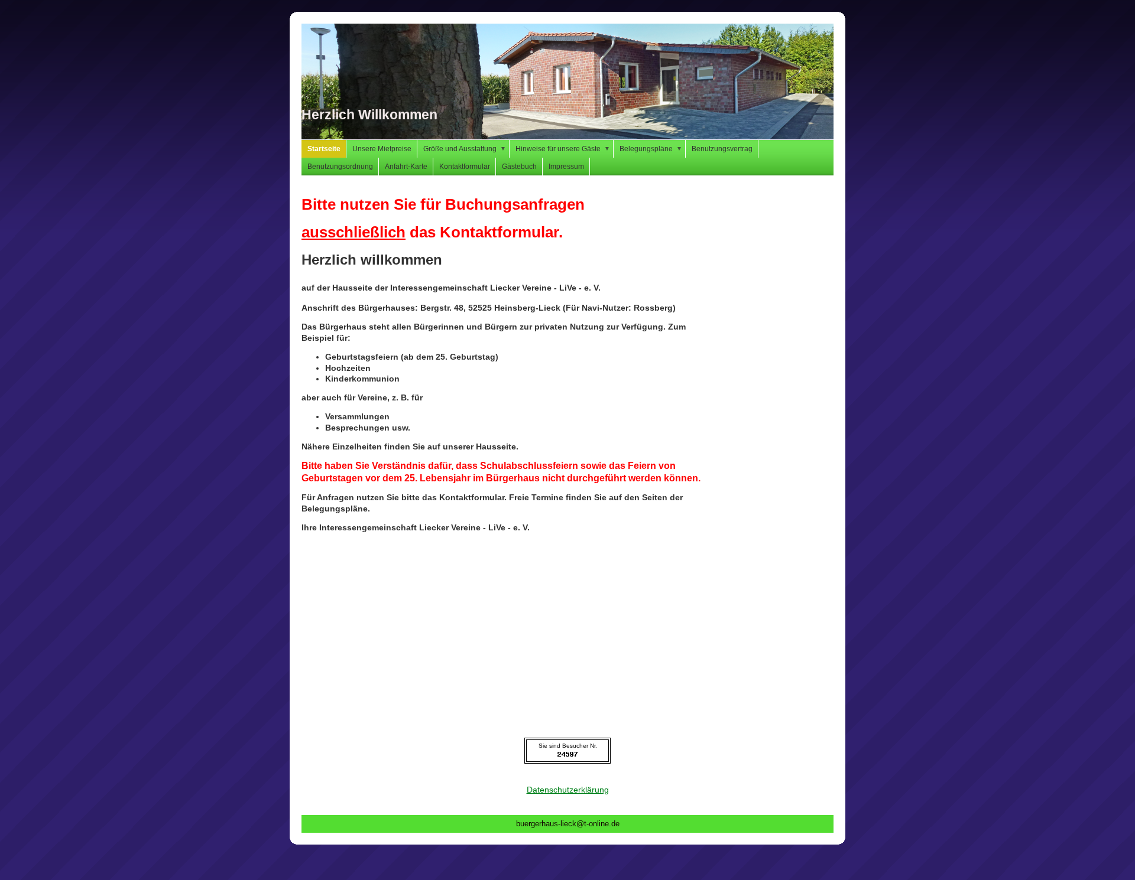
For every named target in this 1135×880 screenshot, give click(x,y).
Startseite (323, 149)
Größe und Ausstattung (464, 149)
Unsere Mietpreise (381, 149)
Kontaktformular (464, 166)
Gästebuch (519, 166)
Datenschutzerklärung (568, 789)
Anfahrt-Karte (406, 166)
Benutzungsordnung (340, 166)
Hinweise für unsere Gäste (562, 149)
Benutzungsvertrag (722, 149)
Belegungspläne (651, 149)
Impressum (566, 166)
